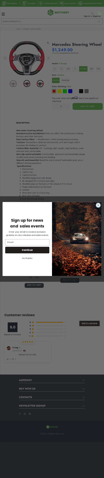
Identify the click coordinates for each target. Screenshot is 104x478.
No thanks (27, 258)
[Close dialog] (98, 205)
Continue (27, 249)
